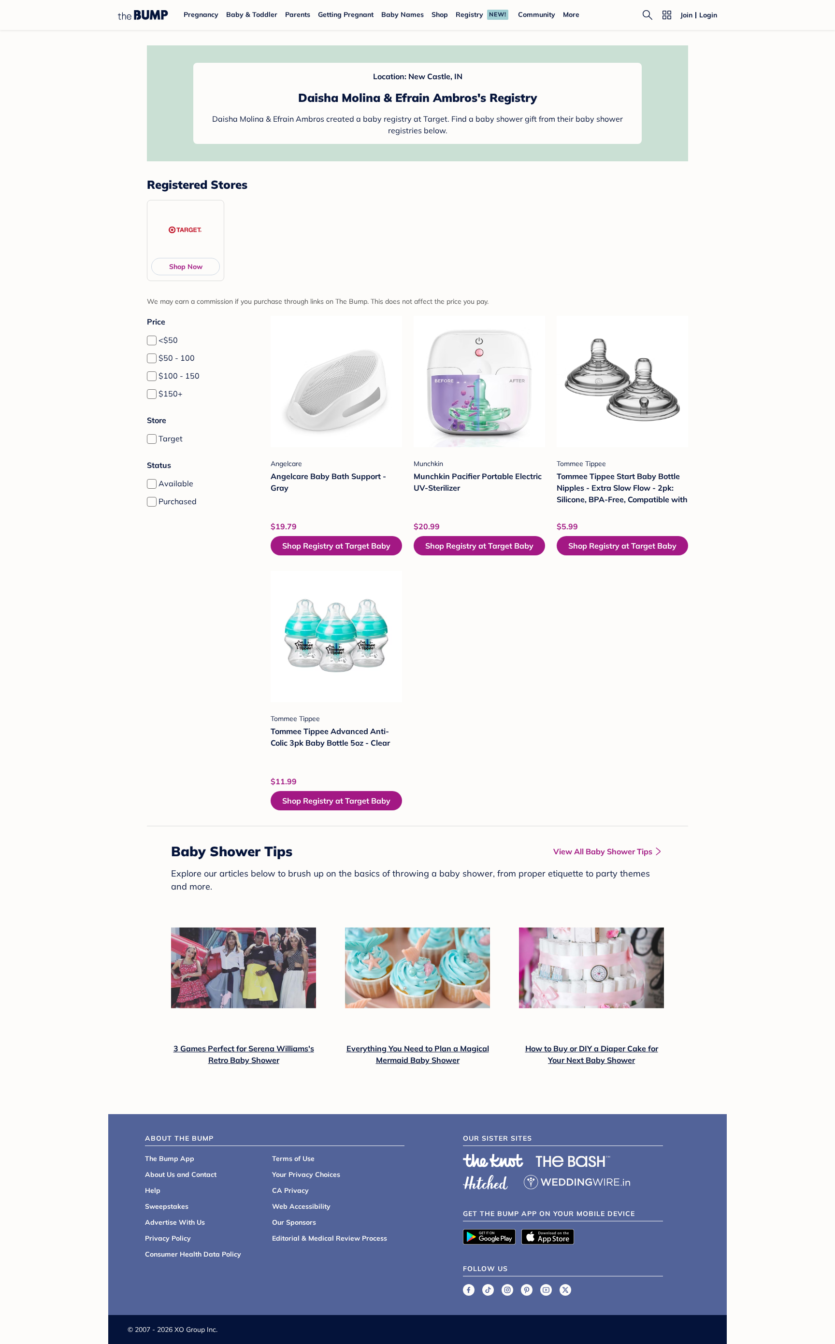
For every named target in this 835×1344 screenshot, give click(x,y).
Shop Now (185, 266)
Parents (297, 14)
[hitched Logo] (485, 1180)
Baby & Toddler (251, 14)
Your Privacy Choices (306, 1174)
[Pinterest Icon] (527, 1290)
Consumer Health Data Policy (193, 1254)
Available (175, 483)
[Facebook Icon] (469, 1290)
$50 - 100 (176, 358)
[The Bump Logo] (143, 15)
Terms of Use (293, 1158)
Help (152, 1190)
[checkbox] (152, 340)
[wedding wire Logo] (577, 1180)
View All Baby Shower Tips (602, 851)
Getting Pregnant (346, 14)
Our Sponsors (294, 1222)
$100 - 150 (179, 376)
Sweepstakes (166, 1206)
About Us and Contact (180, 1174)
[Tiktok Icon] (488, 1290)
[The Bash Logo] (573, 1161)
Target (170, 438)
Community (536, 14)
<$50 (168, 340)
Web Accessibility (301, 1206)
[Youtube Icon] (546, 1290)
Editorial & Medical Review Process (329, 1238)
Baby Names (402, 14)
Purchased (177, 501)
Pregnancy (201, 14)
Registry (469, 14)
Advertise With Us (175, 1222)
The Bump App (169, 1158)
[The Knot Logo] (493, 1160)
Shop (440, 14)
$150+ (170, 393)
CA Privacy (290, 1190)
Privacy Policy (168, 1238)
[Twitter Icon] (565, 1290)
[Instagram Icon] (507, 1290)
